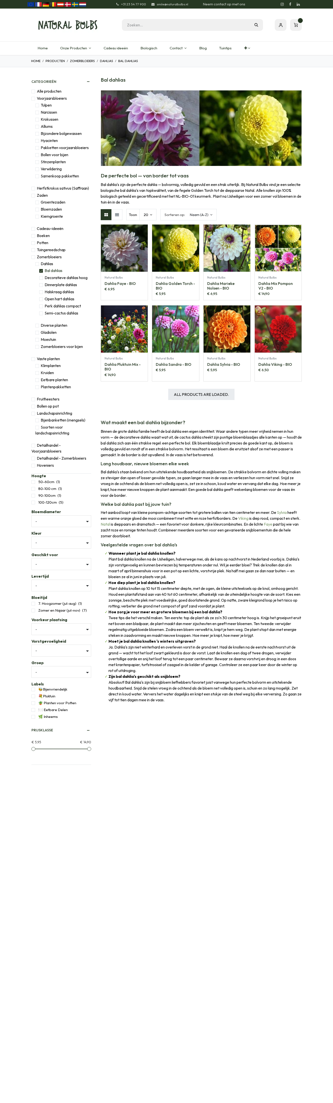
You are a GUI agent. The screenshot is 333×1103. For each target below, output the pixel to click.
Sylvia (282, 512)
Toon (133, 214)
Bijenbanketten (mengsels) (63, 420)
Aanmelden (280, 25)
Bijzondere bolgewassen (61, 133)
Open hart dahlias (59, 298)
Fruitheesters (48, 399)
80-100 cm (47, 488)
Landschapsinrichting (54, 413)
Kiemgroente (52, 216)
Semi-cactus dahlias (61, 313)
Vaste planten (48, 358)
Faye (268, 524)
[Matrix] (106, 214)
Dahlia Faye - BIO (120, 283)
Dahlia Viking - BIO (275, 364)
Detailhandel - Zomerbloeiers (61, 458)
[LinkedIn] (298, 4)
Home (35, 61)
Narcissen (49, 112)
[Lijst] (116, 214)
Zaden (42, 195)
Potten (42, 242)
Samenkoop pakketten (60, 175)
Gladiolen (49, 332)
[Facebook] (290, 4)
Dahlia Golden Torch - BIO (175, 286)
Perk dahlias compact (63, 305)
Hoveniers (45, 465)
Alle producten (49, 91)
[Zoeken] (256, 25)
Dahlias (106, 61)
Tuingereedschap (51, 249)
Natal (105, 524)
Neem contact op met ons (224, 4)
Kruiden (47, 372)
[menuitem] (42, 48)
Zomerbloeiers (82, 61)
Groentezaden (53, 202)
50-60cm (46, 481)
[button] (188, 214)
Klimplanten (51, 365)
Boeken (43, 235)
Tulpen (46, 105)
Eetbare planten (54, 379)
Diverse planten (54, 325)
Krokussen (49, 119)
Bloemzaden (51, 209)
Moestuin (48, 339)
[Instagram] (282, 4)
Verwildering (51, 168)
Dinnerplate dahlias (61, 284)
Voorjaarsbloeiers (52, 98)
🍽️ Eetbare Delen (53, 709)
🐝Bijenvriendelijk (52, 689)
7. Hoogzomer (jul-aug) (57, 603)
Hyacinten (49, 140)
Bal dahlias (53, 270)
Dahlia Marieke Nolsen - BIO (221, 286)
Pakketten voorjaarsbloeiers (65, 147)
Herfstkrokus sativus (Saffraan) (63, 188)
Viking (243, 518)
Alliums (47, 126)
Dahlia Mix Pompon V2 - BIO (275, 286)
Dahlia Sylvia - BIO (223, 364)
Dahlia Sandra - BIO (173, 364)
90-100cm (47, 495)
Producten (55, 61)
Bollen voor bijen (54, 154)
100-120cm (47, 502)
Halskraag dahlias (59, 291)
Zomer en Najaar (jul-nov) (59, 610)
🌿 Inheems (48, 716)
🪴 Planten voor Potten (57, 703)
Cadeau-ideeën (50, 228)
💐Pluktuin (46, 696)
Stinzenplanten (53, 161)
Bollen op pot (48, 406)
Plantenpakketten (56, 386)
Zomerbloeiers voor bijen (62, 346)
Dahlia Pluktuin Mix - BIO (123, 366)
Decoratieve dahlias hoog (66, 277)
